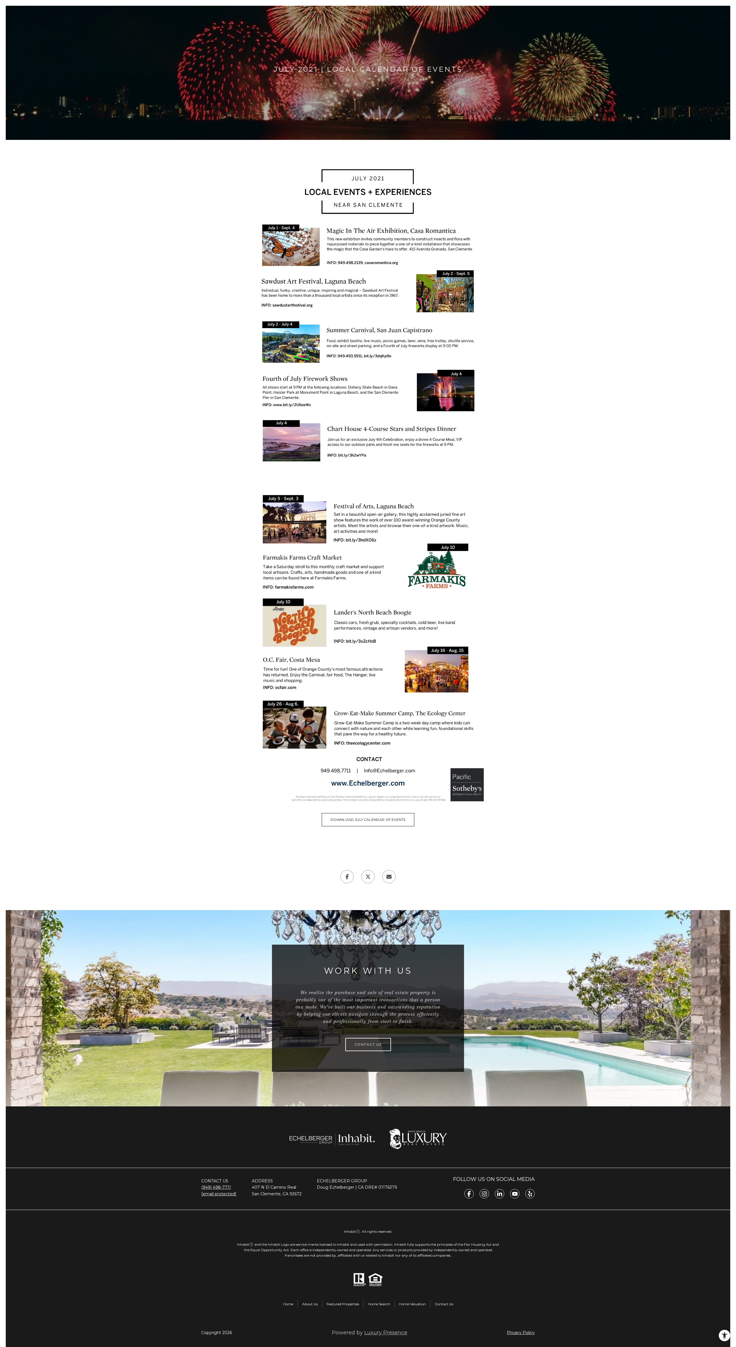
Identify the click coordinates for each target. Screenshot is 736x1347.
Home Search (379, 1304)
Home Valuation (412, 1304)
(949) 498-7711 (216, 1187)
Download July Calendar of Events (368, 819)
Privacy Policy (521, 1332)
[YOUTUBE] (515, 1193)
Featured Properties (343, 1304)
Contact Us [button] (368, 1044)
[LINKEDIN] (499, 1193)
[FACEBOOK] (469, 1193)
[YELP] (530, 1193)
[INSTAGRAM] (484, 1193)
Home (288, 1304)
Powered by (369, 1332)
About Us (310, 1304)
